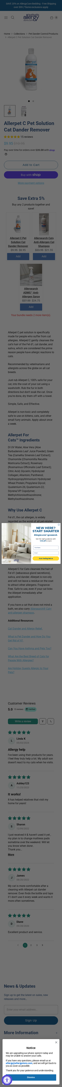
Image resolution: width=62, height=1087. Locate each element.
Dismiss (31, 1077)
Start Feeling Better (46, 558)
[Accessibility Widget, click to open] (7, 1080)
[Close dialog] (59, 525)
